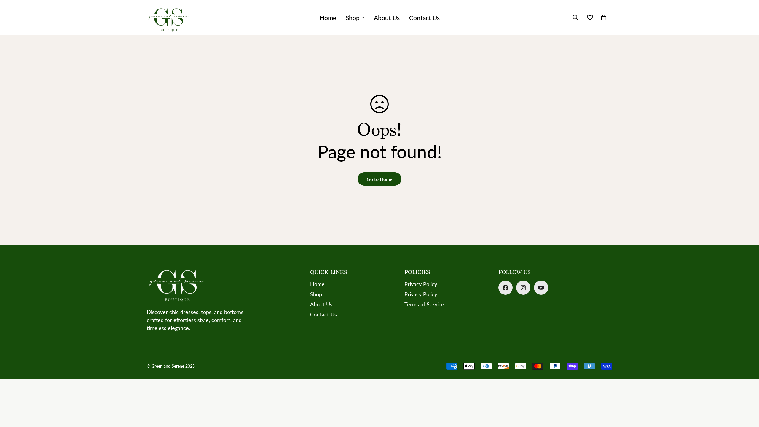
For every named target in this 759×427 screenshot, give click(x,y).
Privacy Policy (420, 284)
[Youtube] (541, 288)
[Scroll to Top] (747, 394)
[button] (603, 17)
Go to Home (379, 179)
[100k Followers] (523, 288)
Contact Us (424, 17)
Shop (353, 17)
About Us (387, 17)
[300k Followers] (505, 288)
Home (328, 17)
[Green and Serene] (168, 17)
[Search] (575, 17)
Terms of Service (424, 304)
